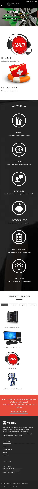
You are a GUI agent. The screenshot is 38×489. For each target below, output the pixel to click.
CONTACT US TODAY (19, 412)
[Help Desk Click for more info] (12, 359)
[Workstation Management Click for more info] (12, 338)
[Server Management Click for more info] (12, 318)
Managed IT (14, 305)
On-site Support (9, 87)
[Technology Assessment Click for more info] (12, 379)
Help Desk (6, 58)
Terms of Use (24, 483)
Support (23, 305)
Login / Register (32, 1)
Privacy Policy (16, 483)
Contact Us (6, 455)
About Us (5, 447)
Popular (4, 305)
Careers (5, 452)
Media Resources (7, 449)
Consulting (32, 305)
